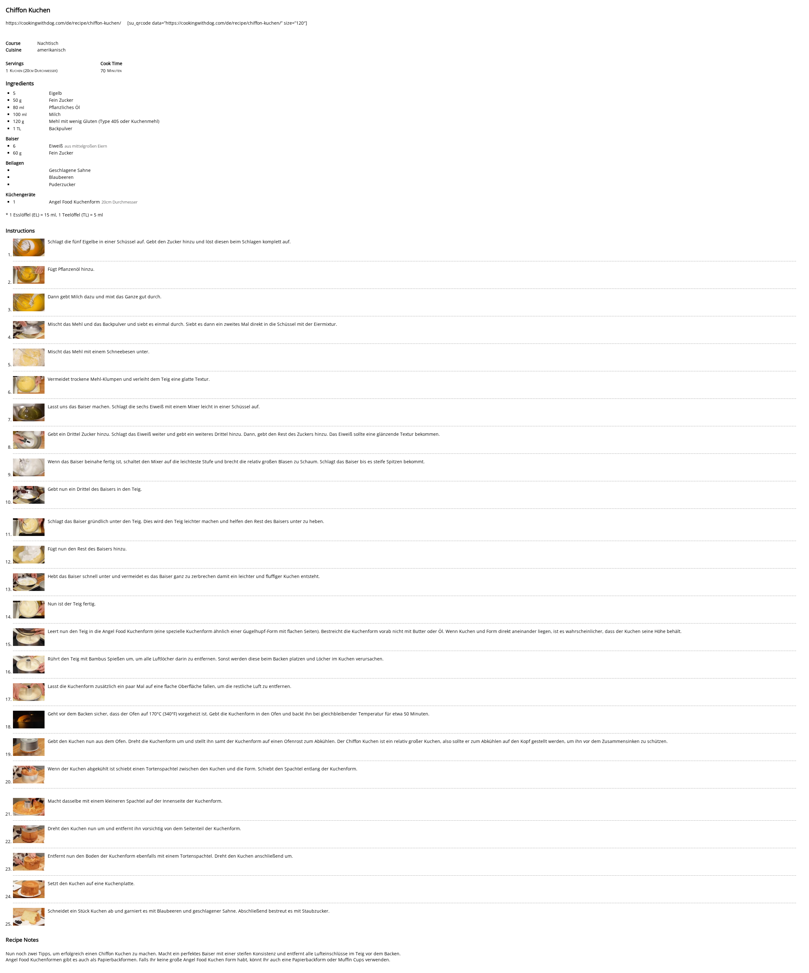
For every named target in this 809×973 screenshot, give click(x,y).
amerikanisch (51, 50)
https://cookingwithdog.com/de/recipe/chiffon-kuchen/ (63, 23)
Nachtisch (47, 43)
